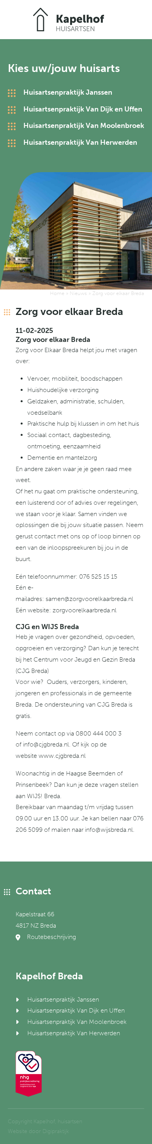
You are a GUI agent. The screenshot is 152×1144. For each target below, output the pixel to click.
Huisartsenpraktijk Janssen (67, 92)
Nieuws (78, 293)
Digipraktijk (55, 1131)
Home (57, 293)
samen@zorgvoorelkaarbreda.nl (89, 599)
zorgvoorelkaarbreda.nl (85, 610)
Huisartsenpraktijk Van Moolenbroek (83, 125)
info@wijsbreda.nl (109, 829)
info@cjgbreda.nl (46, 744)
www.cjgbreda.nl (62, 755)
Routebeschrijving (50, 937)
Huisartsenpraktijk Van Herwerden (80, 142)
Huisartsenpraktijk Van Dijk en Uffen (82, 109)
